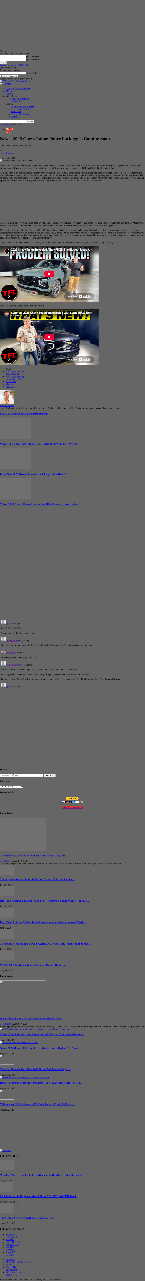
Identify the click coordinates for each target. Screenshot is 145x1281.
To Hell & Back (18, 101)
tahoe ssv (10, 386)
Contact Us (11, 1267)
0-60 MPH (16, 111)
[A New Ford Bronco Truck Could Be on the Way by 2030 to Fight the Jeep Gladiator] (23, 1013)
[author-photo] (7, 403)
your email (31, 73)
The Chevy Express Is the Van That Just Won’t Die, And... (34, 855)
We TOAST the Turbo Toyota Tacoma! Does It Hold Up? (33, 965)
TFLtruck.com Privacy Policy (19, 1262)
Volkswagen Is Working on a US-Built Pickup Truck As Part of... (37, 1104)
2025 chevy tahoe (14, 374)
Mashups (15, 116)
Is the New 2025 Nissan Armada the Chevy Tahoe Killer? (33, 474)
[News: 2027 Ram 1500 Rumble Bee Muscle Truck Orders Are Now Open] (19, 1042)
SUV (8, 132)
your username (32, 56)
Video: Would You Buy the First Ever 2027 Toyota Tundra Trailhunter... (42, 1034)
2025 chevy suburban (15, 371)
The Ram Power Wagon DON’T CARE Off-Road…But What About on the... (45, 943)
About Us (10, 1264)
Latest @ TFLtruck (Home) (18, 88)
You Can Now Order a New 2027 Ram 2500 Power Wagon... (35, 1069)
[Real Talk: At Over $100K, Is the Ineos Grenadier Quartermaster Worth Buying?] (7, 917)
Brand (9, 124)
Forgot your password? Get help (14, 65)
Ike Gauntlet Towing (20, 114)
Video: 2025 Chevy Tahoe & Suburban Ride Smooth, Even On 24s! (39, 504)
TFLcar (9, 91)
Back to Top (11, 1275)
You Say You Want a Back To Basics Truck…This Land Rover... (37, 879)
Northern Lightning (20, 99)
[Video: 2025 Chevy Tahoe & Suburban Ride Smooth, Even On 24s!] (15, 499)
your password (32, 59)
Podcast (9, 93)
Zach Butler (5, 861)
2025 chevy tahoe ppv (15, 376)
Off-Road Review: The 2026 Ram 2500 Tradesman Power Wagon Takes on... (44, 900)
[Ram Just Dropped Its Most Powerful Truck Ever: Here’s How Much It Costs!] (24, 1077)
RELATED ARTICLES (11, 413)
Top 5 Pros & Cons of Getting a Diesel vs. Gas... (27, 1217)
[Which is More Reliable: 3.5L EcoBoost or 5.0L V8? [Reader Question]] (7, 1169)
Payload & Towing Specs (22, 106)
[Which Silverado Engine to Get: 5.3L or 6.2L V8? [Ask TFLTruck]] (6, 1191)
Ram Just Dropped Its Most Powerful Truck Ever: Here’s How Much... (41, 1082)
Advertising (11, 1259)
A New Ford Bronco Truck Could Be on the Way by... (31, 1018)
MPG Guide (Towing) (21, 109)
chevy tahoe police (14, 379)
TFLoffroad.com (13, 1272)
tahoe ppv (10, 384)
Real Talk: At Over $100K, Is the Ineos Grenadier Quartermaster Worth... (43, 922)
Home (3, 124)
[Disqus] (72, 654)
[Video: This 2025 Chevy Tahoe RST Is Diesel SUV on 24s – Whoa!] (15, 438)
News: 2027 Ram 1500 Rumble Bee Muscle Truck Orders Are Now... (39, 1048)
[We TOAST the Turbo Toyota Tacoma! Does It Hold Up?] (7, 959)
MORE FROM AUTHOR (35, 413)
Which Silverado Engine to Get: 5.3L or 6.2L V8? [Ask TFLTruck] (38, 1196)
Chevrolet (10, 129)
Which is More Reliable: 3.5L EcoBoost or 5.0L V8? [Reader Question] (41, 1175)
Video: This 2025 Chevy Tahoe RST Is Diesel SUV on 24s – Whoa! (38, 443)
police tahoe (11, 381)
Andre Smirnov (7, 153)
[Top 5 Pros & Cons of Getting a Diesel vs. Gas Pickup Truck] (6, 1212)
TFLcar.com (11, 1270)
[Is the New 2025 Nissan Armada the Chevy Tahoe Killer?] (15, 468)
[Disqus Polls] (72, 580)
